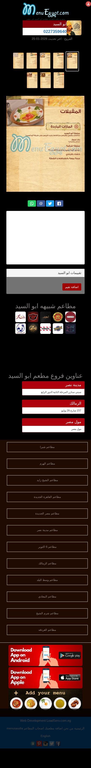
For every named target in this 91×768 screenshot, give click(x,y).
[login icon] (88, 4)
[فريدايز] (45, 329)
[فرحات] (20, 329)
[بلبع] (58, 317)
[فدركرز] (58, 329)
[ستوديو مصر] (70, 317)
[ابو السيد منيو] (72, 60)
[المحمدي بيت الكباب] (45, 317)
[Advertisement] (45, 237)
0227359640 (55, 31)
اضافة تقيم (72, 287)
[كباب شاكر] (20, 317)
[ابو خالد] (33, 329)
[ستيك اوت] (33, 317)
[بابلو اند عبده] (70, 329)
